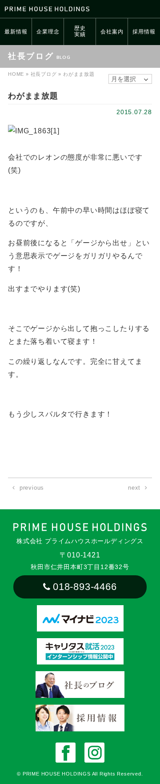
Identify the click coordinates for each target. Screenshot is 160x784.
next (134, 487)
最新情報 (15, 32)
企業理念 (47, 32)
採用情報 (143, 32)
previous (32, 487)
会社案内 (111, 32)
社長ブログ (44, 74)
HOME (16, 74)
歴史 (80, 31)
